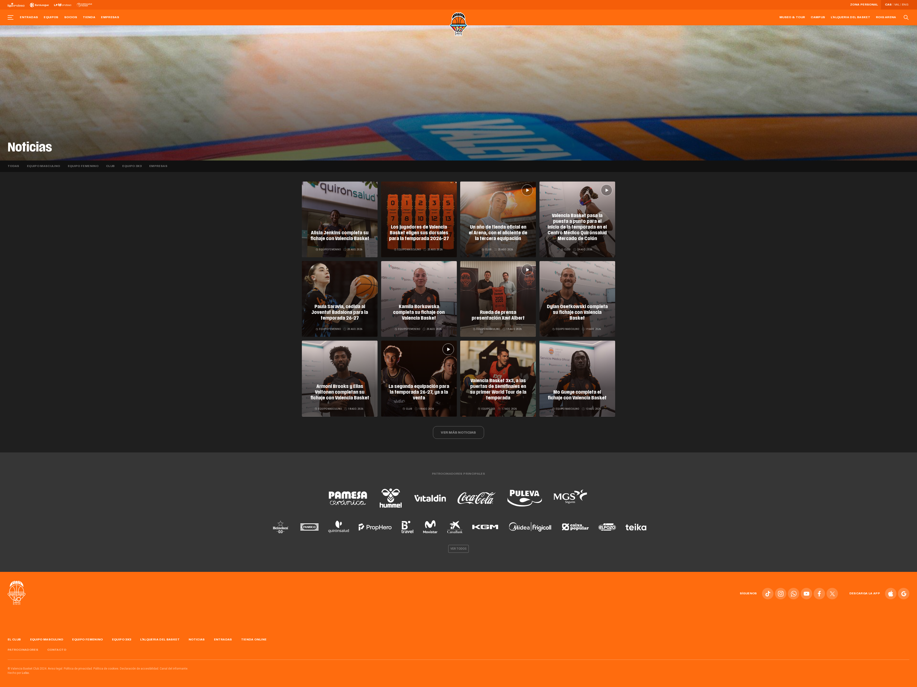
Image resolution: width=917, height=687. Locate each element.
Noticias (197, 639)
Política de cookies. (106, 668)
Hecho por (19, 673)
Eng (905, 4)
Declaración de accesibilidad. (139, 668)
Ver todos (458, 548)
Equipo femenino (83, 166)
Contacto (56, 650)
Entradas (29, 17)
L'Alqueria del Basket (850, 17)
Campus (818, 17)
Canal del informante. (174, 668)
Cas (888, 4)
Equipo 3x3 (132, 166)
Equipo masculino (43, 166)
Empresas (110, 17)
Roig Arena (886, 17)
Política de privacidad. (78, 668)
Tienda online (254, 639)
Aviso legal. (55, 668)
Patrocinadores (23, 650)
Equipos (51, 17)
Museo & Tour (792, 17)
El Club (14, 639)
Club (110, 166)
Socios (70, 17)
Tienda (89, 17)
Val (897, 4)
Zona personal (864, 4)
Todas (13, 166)
